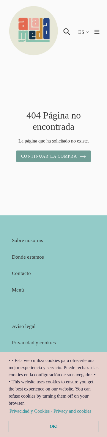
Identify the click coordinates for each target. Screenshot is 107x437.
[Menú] (97, 31)
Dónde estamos (28, 257)
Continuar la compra (49, 156)
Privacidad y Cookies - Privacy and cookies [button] (50, 411)
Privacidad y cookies (34, 342)
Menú (18, 290)
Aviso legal (24, 326)
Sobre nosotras (27, 240)
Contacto (21, 273)
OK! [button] (54, 426)
